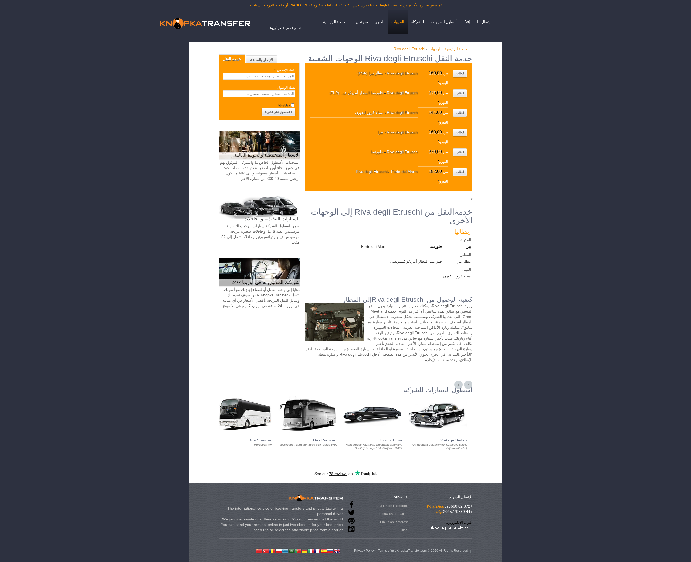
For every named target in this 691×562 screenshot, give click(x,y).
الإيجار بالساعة (261, 60)
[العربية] (291, 550)
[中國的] (259, 550)
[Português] (298, 550)
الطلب (460, 73)
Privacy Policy (364, 551)
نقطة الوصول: (285, 88)
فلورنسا (435, 246)
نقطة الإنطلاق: (284, 70)
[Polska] (278, 550)
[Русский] (330, 550)
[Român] (272, 550)
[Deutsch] (304, 550)
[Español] (324, 550)
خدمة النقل (232, 59)
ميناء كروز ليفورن (457, 276)
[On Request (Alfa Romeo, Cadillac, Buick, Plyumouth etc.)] (437, 398)
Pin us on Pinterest (394, 522)
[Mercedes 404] (243, 398)
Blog (404, 530)
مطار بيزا (463, 261)
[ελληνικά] (285, 550)
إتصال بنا (483, 21)
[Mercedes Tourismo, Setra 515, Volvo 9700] (307, 398)
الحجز (379, 21)
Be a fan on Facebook (391, 506)
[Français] (317, 550)
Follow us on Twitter (393, 514)
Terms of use (387, 551)
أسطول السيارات (444, 21)
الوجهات (397, 21)
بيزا (468, 246)
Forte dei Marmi (374, 246)
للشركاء (417, 21)
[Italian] (311, 550)
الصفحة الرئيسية (336, 21)
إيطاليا (462, 231)
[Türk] (265, 550)
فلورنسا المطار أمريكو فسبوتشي (416, 261)
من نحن (362, 21)
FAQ (467, 21)
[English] (337, 550)
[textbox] (259, 76)
